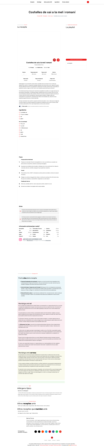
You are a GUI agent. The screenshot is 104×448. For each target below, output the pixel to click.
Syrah (23, 411)
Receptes (32, 2)
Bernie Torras (74, 445)
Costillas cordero (25, 405)
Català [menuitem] (45, 440)
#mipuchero (48, 240)
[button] (88, 2)
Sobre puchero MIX (48, 2)
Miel (35, 405)
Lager (30, 413)
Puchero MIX (39, 16)
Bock (25, 413)
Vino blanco (47, 405)
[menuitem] (45, 440)
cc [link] (22, 123)
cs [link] (21, 125)
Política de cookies (57, 445)
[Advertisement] (39, 148)
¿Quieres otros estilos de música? (76, 59)
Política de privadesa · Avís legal (46, 445)
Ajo (21, 405)
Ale (18, 413)
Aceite (19, 405)
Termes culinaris (65, 2)
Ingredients (57, 2)
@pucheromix (30, 240)
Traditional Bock (35, 413)
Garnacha (19, 411)
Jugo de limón (31, 405)
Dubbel (27, 413)
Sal (44, 405)
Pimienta (38, 405)
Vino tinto (26, 411)
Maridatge (39, 2)
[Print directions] (58, 60)
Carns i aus (50, 16)
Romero (41, 405)
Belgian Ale (21, 413)
